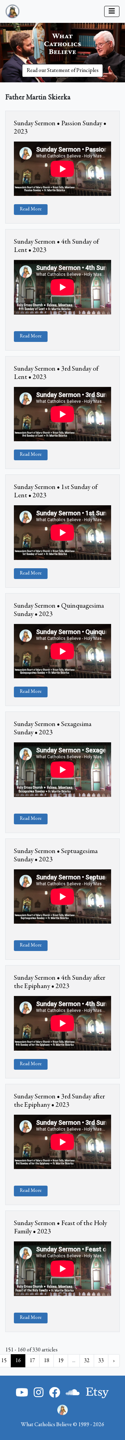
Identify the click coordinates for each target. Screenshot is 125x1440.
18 (46, 1361)
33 (101, 1361)
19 (61, 1361)
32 (87, 1361)
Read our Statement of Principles (63, 70)
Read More (31, 209)
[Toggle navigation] (111, 11)
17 (32, 1361)
